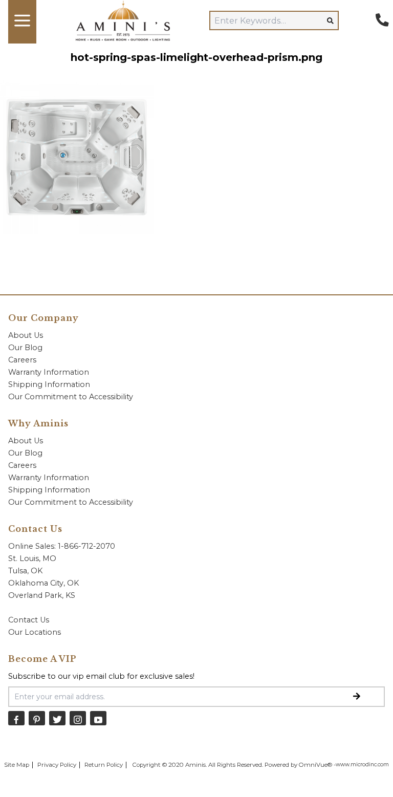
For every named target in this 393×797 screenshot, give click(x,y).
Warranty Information (48, 372)
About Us (25, 335)
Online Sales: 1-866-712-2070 (61, 546)
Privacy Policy (56, 764)
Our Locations (34, 632)
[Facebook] (16, 718)
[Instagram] (78, 718)
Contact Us (28, 619)
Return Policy (103, 764)
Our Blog (25, 347)
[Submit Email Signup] (356, 696)
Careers (22, 359)
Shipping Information (49, 384)
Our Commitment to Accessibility (70, 396)
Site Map (16, 764)
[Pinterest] (37, 718)
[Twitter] (57, 718)
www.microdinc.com (362, 764)
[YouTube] (98, 718)
